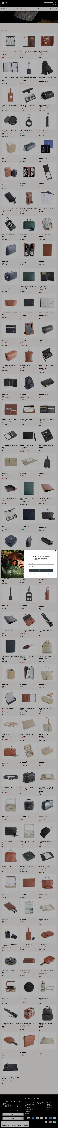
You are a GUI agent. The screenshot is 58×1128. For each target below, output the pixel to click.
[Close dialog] (55, 551)
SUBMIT (41, 570)
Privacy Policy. (48, 573)
